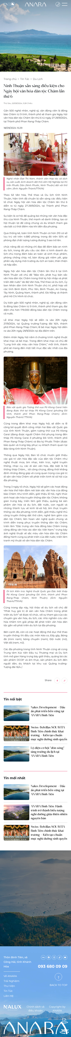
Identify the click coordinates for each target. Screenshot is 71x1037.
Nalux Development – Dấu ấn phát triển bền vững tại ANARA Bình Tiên (48, 711)
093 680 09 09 (52, 966)
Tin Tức (24, 79)
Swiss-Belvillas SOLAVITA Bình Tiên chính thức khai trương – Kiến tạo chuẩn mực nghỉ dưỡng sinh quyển (49, 733)
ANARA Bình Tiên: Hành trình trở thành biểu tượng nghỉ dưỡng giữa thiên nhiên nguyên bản (49, 812)
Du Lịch (38, 79)
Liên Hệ (8, 996)
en (6, 4)
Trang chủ (10, 79)
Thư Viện (9, 986)
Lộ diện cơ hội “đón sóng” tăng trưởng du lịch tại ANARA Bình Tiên (47, 752)
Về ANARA (10, 976)
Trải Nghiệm (11, 981)
